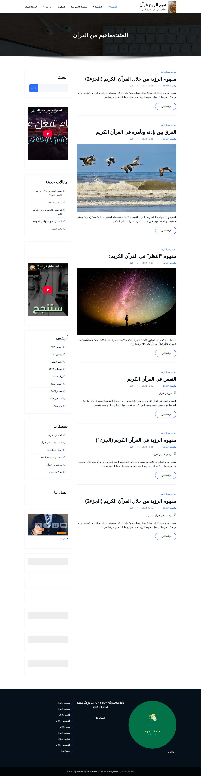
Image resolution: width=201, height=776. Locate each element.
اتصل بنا (61, 6)
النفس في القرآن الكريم (151, 379)
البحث (63, 77)
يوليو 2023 (57, 376)
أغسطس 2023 (55, 369)
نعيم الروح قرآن (152, 4)
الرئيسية (98, 6)
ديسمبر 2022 (56, 383)
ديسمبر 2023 (56, 354)
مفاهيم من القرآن (168, 71)
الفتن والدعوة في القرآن (51, 442)
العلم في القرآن (55, 435)
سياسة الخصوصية (79, 6)
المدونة (113, 6)
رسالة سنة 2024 (54, 202)
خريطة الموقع (31, 6)
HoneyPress (112, 771)
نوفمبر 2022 (56, 391)
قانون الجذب (56, 228)
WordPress (92, 771)
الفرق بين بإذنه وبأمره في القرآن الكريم (136, 132)
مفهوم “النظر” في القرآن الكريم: (142, 256)
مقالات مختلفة (55, 472)
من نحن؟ (47, 6)
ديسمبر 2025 (56, 347)
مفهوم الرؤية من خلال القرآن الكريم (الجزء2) (130, 78)
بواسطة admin (169, 85)
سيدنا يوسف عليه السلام (51, 457)
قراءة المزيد (165, 106)
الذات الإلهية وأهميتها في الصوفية (47, 221)
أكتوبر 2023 (57, 361)
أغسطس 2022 (55, 398)
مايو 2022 (57, 405)
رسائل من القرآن (54, 449)
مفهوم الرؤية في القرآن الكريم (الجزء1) (136, 440)
